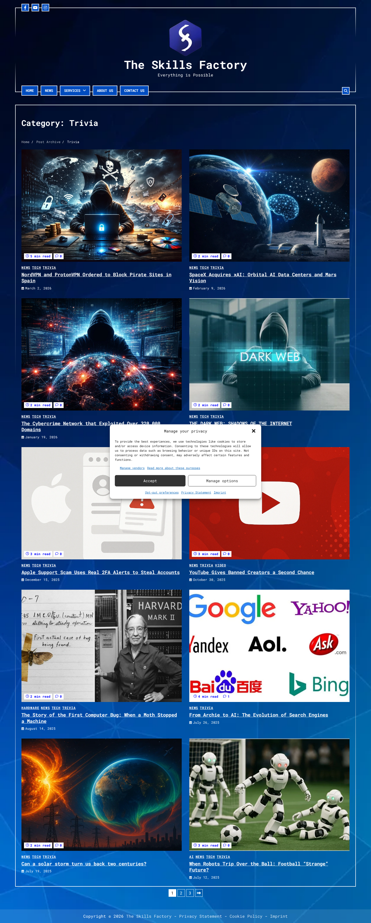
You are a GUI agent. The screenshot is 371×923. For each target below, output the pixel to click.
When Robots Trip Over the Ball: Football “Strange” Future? (258, 866)
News (49, 90)
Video (220, 565)
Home (30, 90)
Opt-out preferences (162, 492)
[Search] (346, 91)
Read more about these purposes (173, 468)
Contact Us (134, 90)
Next (199, 893)
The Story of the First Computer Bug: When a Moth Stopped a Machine (99, 718)
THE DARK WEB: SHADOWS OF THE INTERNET (240, 423)
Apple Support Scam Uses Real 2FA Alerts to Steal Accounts (100, 572)
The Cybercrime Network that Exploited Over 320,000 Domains (90, 426)
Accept (150, 480)
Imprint (220, 492)
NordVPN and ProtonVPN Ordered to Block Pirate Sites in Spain (96, 277)
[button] (253, 430)
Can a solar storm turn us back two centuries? (83, 863)
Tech (36, 267)
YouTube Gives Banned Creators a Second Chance (251, 572)
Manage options (222, 480)
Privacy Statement (196, 492)
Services (72, 90)
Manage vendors (132, 468)
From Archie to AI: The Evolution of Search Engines (258, 715)
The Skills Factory (185, 64)
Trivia (49, 267)
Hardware (30, 708)
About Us (105, 90)
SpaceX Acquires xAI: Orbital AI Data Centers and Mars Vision (262, 277)
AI (191, 857)
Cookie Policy (246, 916)
